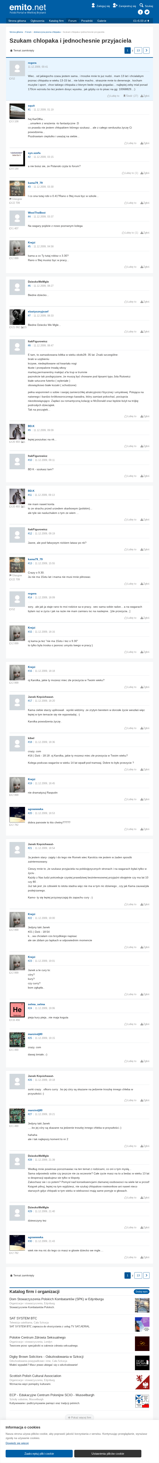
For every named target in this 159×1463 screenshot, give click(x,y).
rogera (32, 62)
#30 (30, 1241)
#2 (29, 157)
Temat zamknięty (23, 50)
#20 (30, 813)
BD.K (31, 426)
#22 (30, 918)
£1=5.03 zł (139, 20)
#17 (30, 701)
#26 (30, 1080)
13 (138, 50)
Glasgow (17, 199)
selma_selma (36, 1004)
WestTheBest (37, 212)
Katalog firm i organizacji (35, 1291)
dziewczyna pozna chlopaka (47, 32)
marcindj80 (35, 1034)
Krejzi (31, 242)
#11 (30, 495)
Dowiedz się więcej (17, 1443)
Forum (72, 20)
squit (31, 105)
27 (135, 96)
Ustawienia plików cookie (108, 1453)
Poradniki (87, 20)
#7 (29, 315)
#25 (30, 1038)
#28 (30, 1159)
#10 (30, 460)
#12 (30, 533)
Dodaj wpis (142, 1291)
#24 (30, 1008)
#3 (29, 186)
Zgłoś (146, 96)
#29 (30, 1211)
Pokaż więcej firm (80, 1417)
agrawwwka (35, 809)
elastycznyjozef (38, 311)
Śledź (129, 96)
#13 (30, 563)
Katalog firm (56, 20)
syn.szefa (34, 152)
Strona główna (17, 20)
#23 (30, 961)
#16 (30, 671)
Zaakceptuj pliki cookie (39, 1453)
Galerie (101, 20)
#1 (29, 109)
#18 (30, 742)
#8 (29, 345)
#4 (29, 216)
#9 (29, 430)
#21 (30, 848)
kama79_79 (35, 182)
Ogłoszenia (37, 20)
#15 (30, 632)
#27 (30, 1114)
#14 (30, 597)
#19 (30, 783)
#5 (29, 246)
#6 (29, 286)
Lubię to (114, 96)
